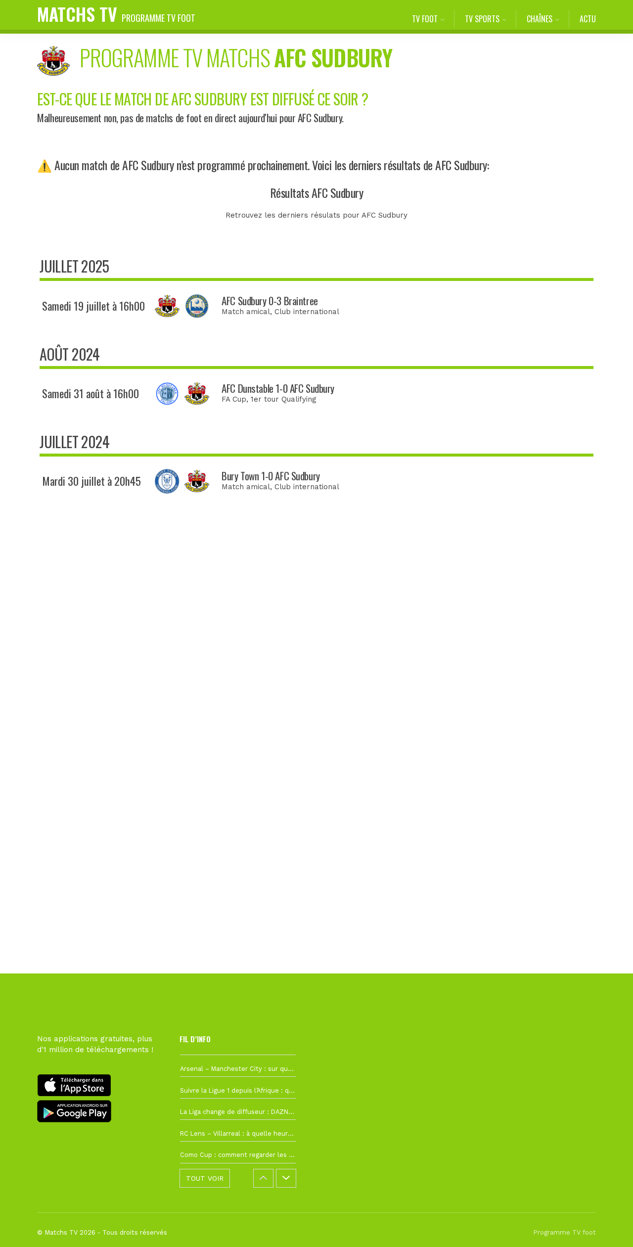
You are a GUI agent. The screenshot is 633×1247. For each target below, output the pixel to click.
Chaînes (539, 19)
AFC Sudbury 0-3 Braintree (270, 300)
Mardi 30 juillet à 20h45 (91, 480)
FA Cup (234, 399)
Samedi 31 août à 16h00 (90, 393)
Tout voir (205, 1178)
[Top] (606, 1225)
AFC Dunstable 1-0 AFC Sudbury (278, 388)
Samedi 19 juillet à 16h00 (93, 305)
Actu (588, 19)
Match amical (246, 311)
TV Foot (425, 19)
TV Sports (482, 19)
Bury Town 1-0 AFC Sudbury (271, 475)
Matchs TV (116, 13)
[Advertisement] (316, 686)
